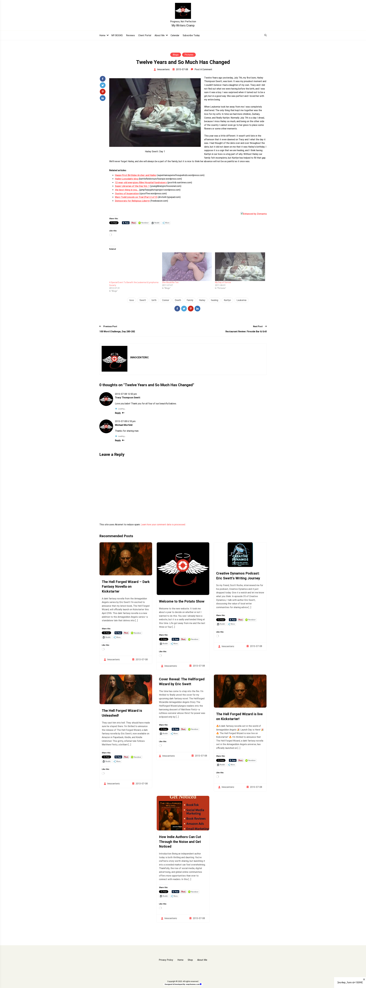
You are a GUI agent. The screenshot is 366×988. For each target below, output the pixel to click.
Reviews (130, 35)
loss (131, 300)
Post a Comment (203, 69)
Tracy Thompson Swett (127, 397)
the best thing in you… (127, 189)
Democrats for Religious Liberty (132, 200)
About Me (160, 35)
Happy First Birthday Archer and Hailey (135, 175)
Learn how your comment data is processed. (163, 524)
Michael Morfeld (123, 425)
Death (178, 300)
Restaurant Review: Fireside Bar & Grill (246, 331)
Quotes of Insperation (127, 193)
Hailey (202, 300)
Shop (190, 960)
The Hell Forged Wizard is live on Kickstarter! (239, 716)
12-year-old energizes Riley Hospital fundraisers (141, 182)
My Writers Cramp (183, 25)
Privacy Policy (166, 960)
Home (102, 35)
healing (214, 300)
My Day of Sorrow (223, 282)
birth (154, 300)
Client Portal (144, 35)
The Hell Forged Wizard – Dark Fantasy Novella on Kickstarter (126, 586)
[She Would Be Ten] (187, 266)
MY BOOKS (117, 35)
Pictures (189, 54)
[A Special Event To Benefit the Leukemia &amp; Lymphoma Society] (134, 266)
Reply (118, 413)
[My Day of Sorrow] (240, 266)
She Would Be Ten (170, 282)
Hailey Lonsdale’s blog (126, 178)
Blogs (176, 54)
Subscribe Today (191, 35)
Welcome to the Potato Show (181, 601)
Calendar (175, 35)
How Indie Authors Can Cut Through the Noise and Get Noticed (180, 841)
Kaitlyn (227, 300)
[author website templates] (200, 984)
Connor (165, 300)
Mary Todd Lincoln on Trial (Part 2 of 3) (136, 197)
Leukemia (241, 300)
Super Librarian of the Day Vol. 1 (132, 186)
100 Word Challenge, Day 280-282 (117, 331)
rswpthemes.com (193, 984)
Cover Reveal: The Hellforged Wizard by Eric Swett (182, 681)
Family (190, 300)
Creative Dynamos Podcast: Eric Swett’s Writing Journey (238, 575)
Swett (143, 300)
